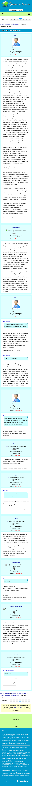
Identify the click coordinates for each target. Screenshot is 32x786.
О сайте (16, 726)
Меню (4, 14)
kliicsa (16, 654)
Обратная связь (16, 723)
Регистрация (13, 10)
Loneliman (16, 392)
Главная (16, 715)
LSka (16, 36)
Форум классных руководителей (9, 24)
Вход (20, 10)
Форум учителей (5, 23)
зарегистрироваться (18, 707)
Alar (16, 475)
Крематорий (16, 562)
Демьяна (16, 444)
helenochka (16, 227)
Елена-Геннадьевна (16, 606)
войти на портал (12, 708)
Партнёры (16, 719)
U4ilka (16, 518)
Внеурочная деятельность (18, 23)
